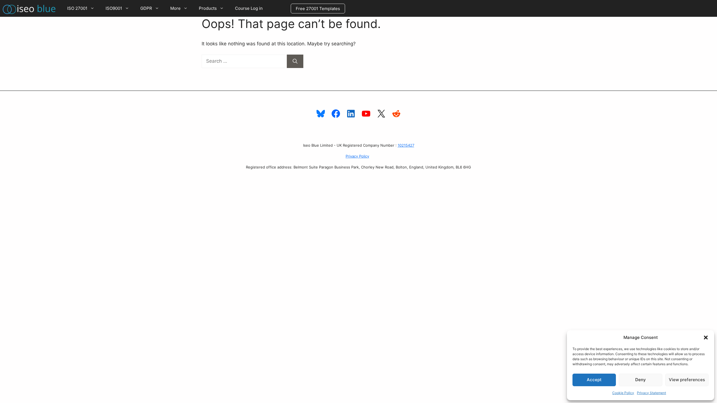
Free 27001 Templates (318, 8)
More (175, 8)
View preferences (687, 379)
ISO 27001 (77, 8)
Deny (640, 379)
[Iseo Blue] (31, 8)
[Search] (295, 61)
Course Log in (249, 8)
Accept (594, 379)
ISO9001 (114, 8)
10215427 (406, 145)
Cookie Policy (623, 393)
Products (208, 8)
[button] (706, 337)
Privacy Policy (357, 156)
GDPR (146, 8)
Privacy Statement (651, 393)
